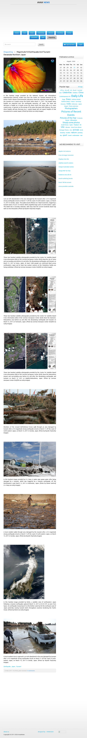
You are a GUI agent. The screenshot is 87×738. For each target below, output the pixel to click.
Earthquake (7, 666)
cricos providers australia (66, 186)
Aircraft (67, 90)
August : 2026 (71, 61)
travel (70, 135)
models (68, 132)
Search (41, 44)
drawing (62, 132)
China (81, 92)
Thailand (76, 125)
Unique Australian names (66, 167)
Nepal (66, 106)
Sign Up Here (70, 44)
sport (65, 135)
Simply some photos (71, 122)
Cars (60, 92)
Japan (13, 666)
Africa (62, 90)
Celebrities (67, 92)
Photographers (71, 108)
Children (75, 92)
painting (79, 132)
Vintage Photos (64, 130)
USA (62, 127)
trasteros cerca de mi (65, 174)
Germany (78, 101)
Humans (63, 104)
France (73, 101)
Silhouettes (73, 120)
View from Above (76, 127)
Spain (71, 125)
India (69, 104)
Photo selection (73, 106)
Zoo (71, 130)
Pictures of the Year (68, 118)
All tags (80, 86)
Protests (79, 118)
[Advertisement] (43, 17)
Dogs (63, 99)
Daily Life (77, 95)
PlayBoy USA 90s (64, 159)
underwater (75, 135)
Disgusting (8, 52)
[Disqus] (29, 704)
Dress (68, 99)
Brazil (74, 90)
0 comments (31, 670)
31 (74, 67)
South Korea (65, 125)
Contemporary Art (64, 96)
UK (80, 125)
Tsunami (18, 666)
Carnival (79, 90)
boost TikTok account (65, 182)
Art (71, 90)
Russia (67, 120)
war (81, 135)
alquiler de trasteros (65, 151)
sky (61, 135)
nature (74, 132)
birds (81, 130)
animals (76, 130)
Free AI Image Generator (66, 155)
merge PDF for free (64, 170)
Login (80, 44)
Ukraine (67, 127)
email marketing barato (66, 178)
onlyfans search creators (66, 163)
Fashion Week (65, 101)
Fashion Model (76, 99)
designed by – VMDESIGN (45, 731)
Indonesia (74, 104)
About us (6, 731)
